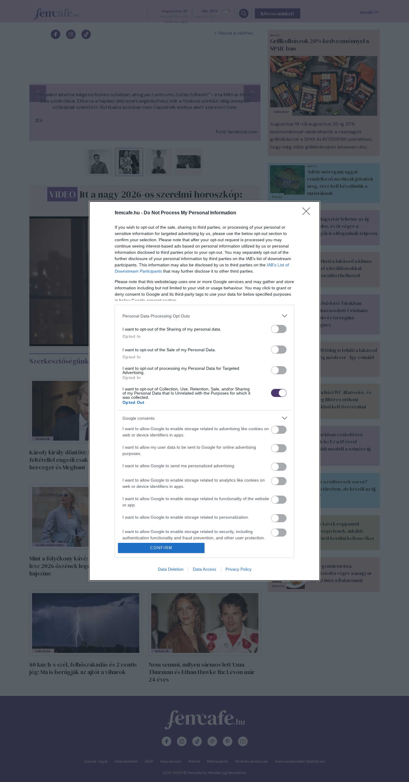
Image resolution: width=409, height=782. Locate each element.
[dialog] (204, 391)
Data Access (204, 569)
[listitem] (204, 316)
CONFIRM (161, 548)
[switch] (279, 329)
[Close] (308, 213)
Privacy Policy (238, 569)
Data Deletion (171, 569)
